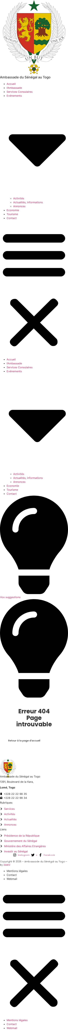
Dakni (7, 864)
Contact (12, 218)
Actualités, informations (28, 202)
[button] (34, 288)
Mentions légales (17, 871)
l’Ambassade (14, 87)
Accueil (11, 83)
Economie (13, 210)
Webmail (12, 878)
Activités (18, 198)
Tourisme (12, 214)
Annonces (19, 206)
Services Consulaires (20, 91)
